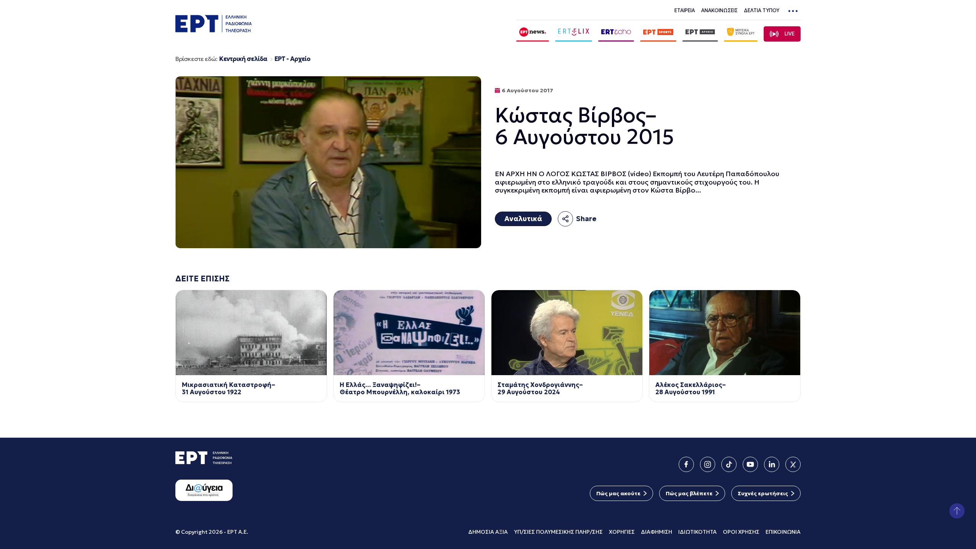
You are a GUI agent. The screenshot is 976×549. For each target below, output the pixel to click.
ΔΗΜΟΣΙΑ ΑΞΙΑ (488, 531)
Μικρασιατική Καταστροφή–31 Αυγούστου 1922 (228, 388)
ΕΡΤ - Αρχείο (292, 59)
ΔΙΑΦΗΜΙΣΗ (656, 531)
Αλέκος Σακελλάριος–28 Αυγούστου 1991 (690, 388)
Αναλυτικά (523, 218)
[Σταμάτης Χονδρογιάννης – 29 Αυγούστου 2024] (566, 332)
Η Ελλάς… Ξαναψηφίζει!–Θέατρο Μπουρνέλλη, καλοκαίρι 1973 (400, 388)
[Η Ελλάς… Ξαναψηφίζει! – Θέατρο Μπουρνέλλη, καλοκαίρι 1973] (409, 332)
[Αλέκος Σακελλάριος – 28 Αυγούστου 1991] (724, 332)
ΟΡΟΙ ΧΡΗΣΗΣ (741, 531)
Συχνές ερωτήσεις (763, 493)
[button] (957, 510)
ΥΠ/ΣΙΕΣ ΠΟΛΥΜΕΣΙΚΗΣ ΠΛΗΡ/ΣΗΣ (558, 531)
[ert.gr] (213, 30)
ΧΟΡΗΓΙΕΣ (622, 531)
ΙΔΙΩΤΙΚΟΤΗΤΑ (697, 531)
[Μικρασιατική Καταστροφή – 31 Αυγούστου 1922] (251, 332)
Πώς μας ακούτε (618, 493)
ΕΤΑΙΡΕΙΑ (684, 10)
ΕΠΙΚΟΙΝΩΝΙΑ (783, 531)
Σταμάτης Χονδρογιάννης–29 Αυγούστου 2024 (540, 388)
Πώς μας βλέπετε (689, 493)
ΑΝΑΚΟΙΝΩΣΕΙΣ (719, 10)
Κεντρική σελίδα (243, 59)
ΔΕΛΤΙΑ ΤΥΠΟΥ (761, 10)
